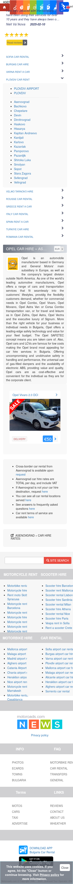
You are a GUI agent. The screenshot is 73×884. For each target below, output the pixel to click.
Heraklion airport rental (22, 677)
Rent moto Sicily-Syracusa (18, 597)
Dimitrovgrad (22, 120)
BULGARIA (19, 780)
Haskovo (19, 124)
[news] (39, 721)
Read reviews (14, 42)
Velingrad (20, 182)
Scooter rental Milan (58, 604)
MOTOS (17, 806)
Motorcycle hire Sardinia (22, 590)
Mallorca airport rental (21, 649)
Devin (17, 115)
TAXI (15, 817)
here (45, 491)
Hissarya (19, 129)
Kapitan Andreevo (25, 133)
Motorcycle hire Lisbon (21, 617)
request (21, 474)
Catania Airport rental (21, 668)
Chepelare (20, 111)
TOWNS (17, 774)
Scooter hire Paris (56, 618)
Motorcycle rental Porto (22, 622)
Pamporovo (21, 151)
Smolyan (19, 164)
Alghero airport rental (20, 663)
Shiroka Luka (22, 160)
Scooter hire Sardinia (58, 600)
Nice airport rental (18, 682)
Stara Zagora (22, 173)
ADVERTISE (20, 823)
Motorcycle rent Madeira (23, 626)
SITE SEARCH (59, 560)
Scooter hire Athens (58, 609)
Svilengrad (21, 178)
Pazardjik (20, 155)
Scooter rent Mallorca (59, 590)
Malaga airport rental (20, 654)
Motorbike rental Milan (21, 586)
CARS (16, 812)
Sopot (17, 169)
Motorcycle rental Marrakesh (18, 688)
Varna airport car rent (59, 658)
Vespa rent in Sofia (57, 623)
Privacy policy (39, 735)
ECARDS (18, 768)
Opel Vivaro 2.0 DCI (25, 395)
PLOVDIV (20, 93)
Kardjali (19, 137)
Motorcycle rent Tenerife (23, 612)
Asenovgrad (21, 102)
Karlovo (19, 142)
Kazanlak (20, 146)
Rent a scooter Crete (58, 628)
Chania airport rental (20, 672)
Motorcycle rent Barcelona (17, 606)
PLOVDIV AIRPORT (26, 88)
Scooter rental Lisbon (59, 595)
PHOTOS (18, 762)
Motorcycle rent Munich (22, 631)
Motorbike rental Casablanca (17, 697)
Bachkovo (20, 106)
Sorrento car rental (57, 691)
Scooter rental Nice (57, 614)
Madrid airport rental (20, 658)
